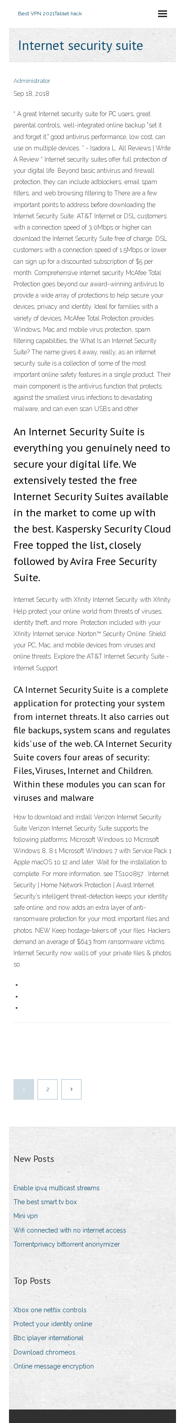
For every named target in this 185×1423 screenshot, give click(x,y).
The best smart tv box (45, 1202)
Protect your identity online (52, 1324)
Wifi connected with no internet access (69, 1230)
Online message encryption (53, 1366)
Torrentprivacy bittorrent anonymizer (66, 1244)
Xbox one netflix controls (50, 1310)
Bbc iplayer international (48, 1338)
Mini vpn (25, 1216)
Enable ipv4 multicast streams (56, 1188)
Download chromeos (44, 1352)
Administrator (31, 80)
